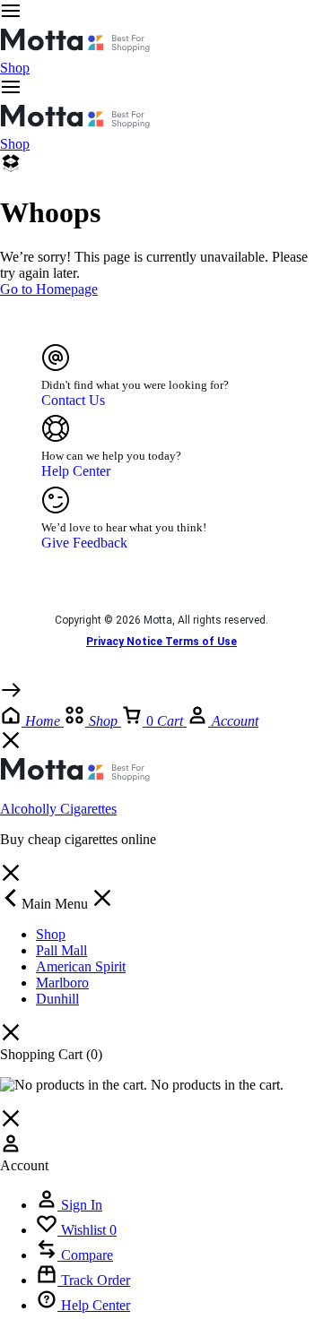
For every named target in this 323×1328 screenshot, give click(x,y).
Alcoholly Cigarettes (58, 808)
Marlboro (62, 982)
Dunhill (57, 998)
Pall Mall (61, 950)
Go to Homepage (49, 289)
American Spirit (81, 966)
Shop (15, 67)
